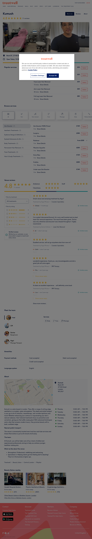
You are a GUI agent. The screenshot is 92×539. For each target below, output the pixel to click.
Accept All (53, 75)
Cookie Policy (32, 70)
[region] (46, 67)
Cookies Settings (37, 75)
